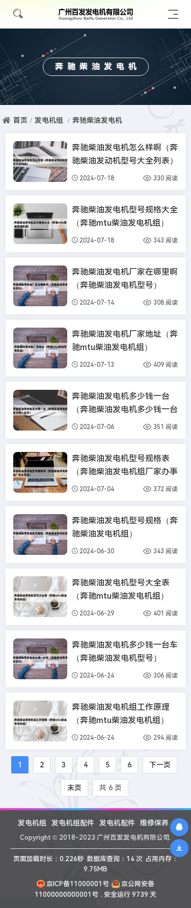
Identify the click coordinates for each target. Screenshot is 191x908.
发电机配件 (117, 823)
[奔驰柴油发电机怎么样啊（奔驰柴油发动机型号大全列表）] (40, 161)
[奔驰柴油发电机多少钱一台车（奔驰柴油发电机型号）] (40, 658)
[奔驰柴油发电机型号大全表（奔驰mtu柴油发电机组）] (40, 596)
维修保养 (154, 823)
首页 (20, 120)
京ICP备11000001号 (77, 884)
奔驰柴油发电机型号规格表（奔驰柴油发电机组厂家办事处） (125, 471)
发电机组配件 (72, 823)
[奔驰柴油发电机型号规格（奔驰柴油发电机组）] (40, 534)
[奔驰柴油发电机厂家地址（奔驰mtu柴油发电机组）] (40, 348)
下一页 (160, 765)
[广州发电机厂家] (96, 14)
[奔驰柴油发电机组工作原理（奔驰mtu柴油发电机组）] (40, 721)
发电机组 (49, 120)
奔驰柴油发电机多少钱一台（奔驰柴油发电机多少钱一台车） (125, 409)
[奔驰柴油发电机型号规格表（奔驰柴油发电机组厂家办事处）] (40, 472)
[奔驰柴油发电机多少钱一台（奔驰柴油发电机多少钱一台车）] (40, 410)
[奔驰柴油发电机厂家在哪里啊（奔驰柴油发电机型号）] (40, 285)
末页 (74, 788)
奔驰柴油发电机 (97, 120)
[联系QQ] (179, 827)
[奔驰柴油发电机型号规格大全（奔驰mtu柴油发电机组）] (40, 223)
